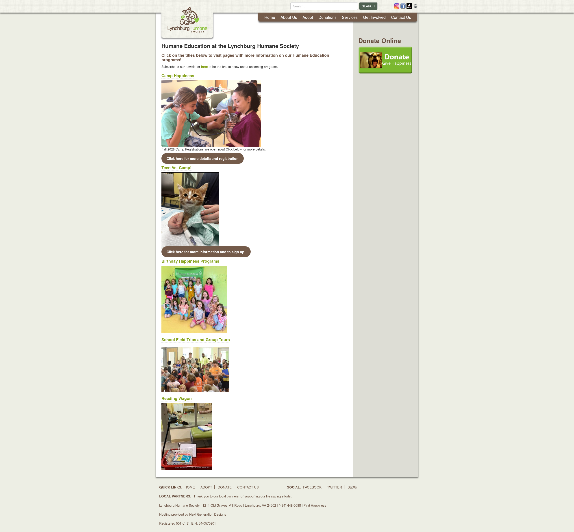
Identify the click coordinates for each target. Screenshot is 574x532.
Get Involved (374, 17)
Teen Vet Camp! (176, 167)
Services (350, 17)
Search (368, 6)
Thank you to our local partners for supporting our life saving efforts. (243, 496)
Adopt (307, 17)
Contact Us (401, 17)
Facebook (312, 487)
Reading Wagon (176, 398)
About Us (288, 17)
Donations (327, 17)
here (204, 66)
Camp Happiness (177, 75)
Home (269, 17)
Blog (352, 487)
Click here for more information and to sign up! (206, 251)
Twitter (334, 487)
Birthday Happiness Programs (190, 261)
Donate (225, 487)
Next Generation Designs (207, 514)
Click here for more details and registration (203, 158)
